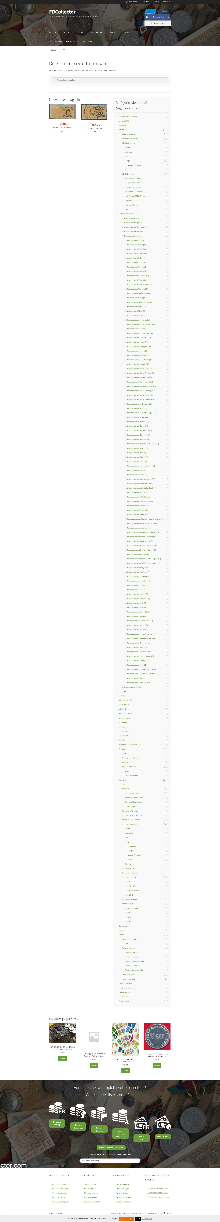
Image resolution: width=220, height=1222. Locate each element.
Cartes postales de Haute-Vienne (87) (139, 399)
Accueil (53, 50)
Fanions (125, 762)
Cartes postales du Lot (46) (135, 629)
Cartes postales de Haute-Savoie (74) (139, 395)
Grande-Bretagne (134, 165)
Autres (126, 32)
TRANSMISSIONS (125, 983)
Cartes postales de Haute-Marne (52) (139, 382)
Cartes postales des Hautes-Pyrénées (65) (141, 545)
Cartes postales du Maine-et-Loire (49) (140, 638)
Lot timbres (123, 735)
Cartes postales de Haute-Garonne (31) (140, 373)
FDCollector (62, 11)
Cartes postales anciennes (129, 214)
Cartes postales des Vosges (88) (137, 567)
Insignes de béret (125, 713)
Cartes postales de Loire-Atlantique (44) (140, 413)
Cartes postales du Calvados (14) (137, 581)
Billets (66, 32)
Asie (126, 156)
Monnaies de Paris (132, 793)
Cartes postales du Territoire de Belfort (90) (142, 674)
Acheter (62, 1058)
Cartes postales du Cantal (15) (136, 585)
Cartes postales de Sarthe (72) (136, 470)
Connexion (166, 2)
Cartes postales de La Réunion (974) (139, 404)
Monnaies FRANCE (57, 1123)
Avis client (146, 2)
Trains (124, 691)
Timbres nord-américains (134, 961)
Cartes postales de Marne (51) (136, 426)
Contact (156, 2)
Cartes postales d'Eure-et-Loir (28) (138, 284)
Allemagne (132, 846)
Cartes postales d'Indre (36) (135, 298)
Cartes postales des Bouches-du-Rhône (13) (142, 532)
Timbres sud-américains (134, 970)
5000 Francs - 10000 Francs (135, 196)
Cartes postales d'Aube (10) (135, 262)
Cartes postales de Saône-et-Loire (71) (140, 466)
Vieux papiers (124, 1001)
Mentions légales (116, 1213)
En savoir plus (147, 1219)
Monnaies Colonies (99, 1129)
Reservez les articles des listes (111, 1147)
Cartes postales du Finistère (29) (137, 598)
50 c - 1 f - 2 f (129, 895)
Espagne (131, 850)
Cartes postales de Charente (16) (137, 320)
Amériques (129, 833)
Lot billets (123, 722)
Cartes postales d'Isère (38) (135, 307)
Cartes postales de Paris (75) (136, 461)
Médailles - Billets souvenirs (129, 744)
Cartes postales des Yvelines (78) (137, 572)
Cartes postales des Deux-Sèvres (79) (139, 541)
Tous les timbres (122, 1184)
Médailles (125, 789)
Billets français (128, 174)
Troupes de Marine (126, 992)
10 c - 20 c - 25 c (130, 886)
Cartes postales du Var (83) (135, 678)
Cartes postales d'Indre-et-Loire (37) (139, 302)
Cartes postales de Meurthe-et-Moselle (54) (142, 444)
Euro (123, 784)
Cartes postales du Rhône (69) (136, 660)
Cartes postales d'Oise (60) (135, 311)
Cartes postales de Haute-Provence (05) (140, 386)
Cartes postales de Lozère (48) (136, 417)
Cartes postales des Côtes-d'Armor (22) (140, 536)
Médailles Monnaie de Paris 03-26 (120, 1134)
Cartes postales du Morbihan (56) (137, 643)
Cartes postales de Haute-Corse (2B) (139, 368)
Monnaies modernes (129, 877)
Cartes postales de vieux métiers (134, 227)
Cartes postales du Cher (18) (136, 590)
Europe (127, 161)
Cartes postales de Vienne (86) (136, 510)
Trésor (127, 209)
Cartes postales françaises (132, 236)
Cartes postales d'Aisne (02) (135, 245)
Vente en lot (88, 41)
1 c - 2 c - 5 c (129, 881)
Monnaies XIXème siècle (134, 797)
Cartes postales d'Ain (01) (134, 240)
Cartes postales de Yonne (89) (136, 514)
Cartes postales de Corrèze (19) (137, 329)
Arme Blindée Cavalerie (128, 116)
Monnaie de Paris (55, 41)
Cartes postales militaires (132, 687)
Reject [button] (138, 1219)
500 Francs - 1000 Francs (134, 192)
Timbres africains (131, 952)
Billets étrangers (128, 143)
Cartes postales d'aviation (132, 218)
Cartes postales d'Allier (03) (135, 249)
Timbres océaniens (132, 966)
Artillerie (122, 125)
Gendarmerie (124, 705)
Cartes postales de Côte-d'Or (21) (138, 337)
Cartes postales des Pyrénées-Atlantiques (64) (143, 559)
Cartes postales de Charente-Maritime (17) (141, 324)
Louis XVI (128, 921)
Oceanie (128, 169)
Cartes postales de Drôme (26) (136, 351)
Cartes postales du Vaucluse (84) (137, 682)
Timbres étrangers (129, 948)
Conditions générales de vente (131, 1213)
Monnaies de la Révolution (132, 815)
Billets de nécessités (130, 138)
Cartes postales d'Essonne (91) (137, 275)
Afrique (127, 147)
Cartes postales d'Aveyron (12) (136, 271)
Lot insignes (123, 727)
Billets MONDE (162, 1136)
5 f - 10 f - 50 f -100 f (132, 890)
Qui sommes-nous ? (132, 2)
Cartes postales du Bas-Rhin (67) (137, 576)
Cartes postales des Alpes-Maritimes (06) (141, 523)
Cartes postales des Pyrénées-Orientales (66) (142, 563)
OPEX (121, 930)
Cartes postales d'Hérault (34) (136, 289)
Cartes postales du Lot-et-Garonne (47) (140, 634)
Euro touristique (72, 41)
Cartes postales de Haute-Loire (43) (138, 377)
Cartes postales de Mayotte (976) (137, 439)
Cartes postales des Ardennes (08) (138, 528)
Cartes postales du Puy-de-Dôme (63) (139, 656)
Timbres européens (132, 957)
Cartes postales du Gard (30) (136, 603)
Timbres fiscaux (128, 974)
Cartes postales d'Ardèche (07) (136, 253)
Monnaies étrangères (130, 824)
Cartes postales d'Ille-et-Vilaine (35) (139, 293)
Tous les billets (90, 1184)
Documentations (125, 700)
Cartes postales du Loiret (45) (136, 625)
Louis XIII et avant (132, 908)
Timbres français (128, 979)
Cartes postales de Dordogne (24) (138, 346)
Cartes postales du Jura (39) (135, 616)
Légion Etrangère (131, 775)
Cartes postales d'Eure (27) (135, 280)
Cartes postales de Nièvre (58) (136, 457)
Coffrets (122, 696)
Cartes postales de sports (132, 222)
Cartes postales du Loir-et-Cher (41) (139, 620)
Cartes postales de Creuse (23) (136, 342)
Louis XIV (128, 912)
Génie (127, 771)
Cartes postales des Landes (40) (137, 554)
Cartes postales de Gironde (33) (137, 355)
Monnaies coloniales (130, 811)
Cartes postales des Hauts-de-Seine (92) (140, 550)
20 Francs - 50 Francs (133, 183)
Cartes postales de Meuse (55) (136, 448)
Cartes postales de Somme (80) (137, 492)
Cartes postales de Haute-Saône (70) (139, 390)
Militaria (113, 32)
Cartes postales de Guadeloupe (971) (139, 360)
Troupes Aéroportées (127, 988)
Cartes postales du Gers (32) (135, 607)
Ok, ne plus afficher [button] (126, 1219)
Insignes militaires (129, 766)
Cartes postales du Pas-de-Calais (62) (139, 651)
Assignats (128, 200)
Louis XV (128, 917)
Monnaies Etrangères (78, 1126)
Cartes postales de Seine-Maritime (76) (140, 483)
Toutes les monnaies (60, 1184)
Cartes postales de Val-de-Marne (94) (139, 501)
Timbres (79, 32)
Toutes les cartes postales (157, 1188)
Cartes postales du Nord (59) (136, 647)
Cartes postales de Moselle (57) (137, 452)
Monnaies (53, 32)
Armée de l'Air (124, 121)
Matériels (122, 740)
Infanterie (123, 709)
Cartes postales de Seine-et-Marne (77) (140, 479)
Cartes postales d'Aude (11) (135, 267)
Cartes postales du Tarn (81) (136, 665)
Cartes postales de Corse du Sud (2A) (139, 333)
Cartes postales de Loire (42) (136, 408)
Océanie (128, 864)
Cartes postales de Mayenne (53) (137, 435)
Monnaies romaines (129, 899)
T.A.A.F (127, 943)
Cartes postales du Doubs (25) (136, 594)
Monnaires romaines (60, 1188)
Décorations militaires (130, 758)
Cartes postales (96, 32)
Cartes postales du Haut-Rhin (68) (138, 612)
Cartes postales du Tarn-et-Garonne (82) (140, 669)
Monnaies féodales (129, 868)
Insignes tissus (124, 718)
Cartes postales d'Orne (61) (135, 315)
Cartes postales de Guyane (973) (137, 364)
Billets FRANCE (142, 1138)
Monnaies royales (128, 904)
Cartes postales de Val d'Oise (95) (137, 497)
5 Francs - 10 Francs (132, 187)
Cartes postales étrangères (132, 231)
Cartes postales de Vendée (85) (136, 505)
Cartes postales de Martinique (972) (138, 430)
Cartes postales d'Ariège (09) (136, 258)
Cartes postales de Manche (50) (137, 421)
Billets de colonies (129, 134)
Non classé (123, 926)
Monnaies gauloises (129, 873)
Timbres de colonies (129, 939)
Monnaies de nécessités (131, 820)
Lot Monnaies (124, 731)
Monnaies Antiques (129, 806)
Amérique (128, 152)
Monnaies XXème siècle (134, 802)
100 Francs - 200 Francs (133, 178)
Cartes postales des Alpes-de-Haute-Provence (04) (144, 519)
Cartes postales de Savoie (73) (136, 475)
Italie (130, 859)
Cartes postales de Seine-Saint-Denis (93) (141, 488)
